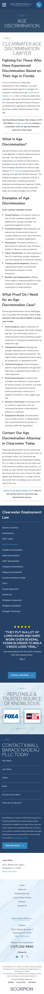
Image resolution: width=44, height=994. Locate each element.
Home (22, 885)
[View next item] (32, 668)
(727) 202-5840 (22, 946)
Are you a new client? (11, 795)
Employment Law (22, 893)
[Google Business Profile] (17, 956)
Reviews (22, 901)
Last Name (6, 769)
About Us (22, 889)
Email (4, 786)
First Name (6, 761)
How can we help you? (12, 803)
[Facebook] (22, 956)
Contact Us (22, 906)
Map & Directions (9, 871)
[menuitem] (22, 528)
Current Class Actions (22, 897)
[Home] (21, 4)
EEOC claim (14, 171)
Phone (5, 778)
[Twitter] (27, 956)
